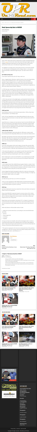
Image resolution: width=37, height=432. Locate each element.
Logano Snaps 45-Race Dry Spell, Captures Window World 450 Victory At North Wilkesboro (26, 289)
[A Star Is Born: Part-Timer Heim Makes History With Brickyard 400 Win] (10, 281)
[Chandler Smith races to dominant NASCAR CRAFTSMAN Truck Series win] (10, 298)
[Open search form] (29, 19)
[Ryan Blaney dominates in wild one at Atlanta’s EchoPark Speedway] (27, 337)
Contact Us (18, 428)
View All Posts (13, 239)
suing (6, 62)
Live (34, 19)
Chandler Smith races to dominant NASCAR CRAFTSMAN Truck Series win (9, 306)
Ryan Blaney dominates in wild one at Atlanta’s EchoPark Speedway (25, 344)
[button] (2, 19)
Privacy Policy (13, 428)
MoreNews (22, 430)
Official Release (5, 290)
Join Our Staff (23, 428)
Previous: (9, 247)
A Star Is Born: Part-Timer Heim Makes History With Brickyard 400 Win (9, 288)
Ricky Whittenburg (6, 29)
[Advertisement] (9, 359)
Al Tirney (7, 255)
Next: (27, 247)
